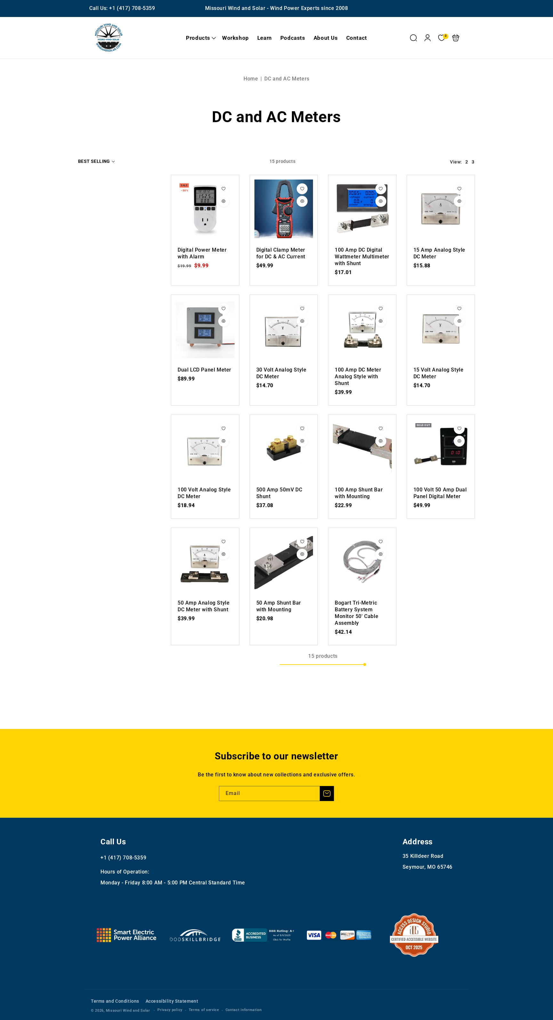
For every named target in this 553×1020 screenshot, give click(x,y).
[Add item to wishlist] (223, 188)
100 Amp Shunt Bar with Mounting (362, 449)
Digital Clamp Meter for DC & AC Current (284, 209)
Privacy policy (169, 1010)
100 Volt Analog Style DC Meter (205, 449)
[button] (200, 38)
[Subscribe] (327, 793)
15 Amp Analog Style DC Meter (441, 209)
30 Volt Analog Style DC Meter (284, 329)
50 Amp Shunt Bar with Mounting (284, 562)
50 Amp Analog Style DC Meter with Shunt (205, 562)
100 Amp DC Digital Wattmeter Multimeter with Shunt (362, 209)
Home (251, 79)
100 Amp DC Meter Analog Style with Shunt (362, 329)
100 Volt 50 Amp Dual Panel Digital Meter (441, 449)
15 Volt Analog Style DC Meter (441, 329)
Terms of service (204, 1010)
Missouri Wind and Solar (128, 1010)
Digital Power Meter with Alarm (205, 209)
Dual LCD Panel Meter (205, 329)
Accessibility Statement (172, 1001)
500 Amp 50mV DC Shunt (284, 449)
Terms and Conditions (115, 1001)
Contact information (244, 1010)
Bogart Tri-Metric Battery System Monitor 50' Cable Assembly (362, 562)
